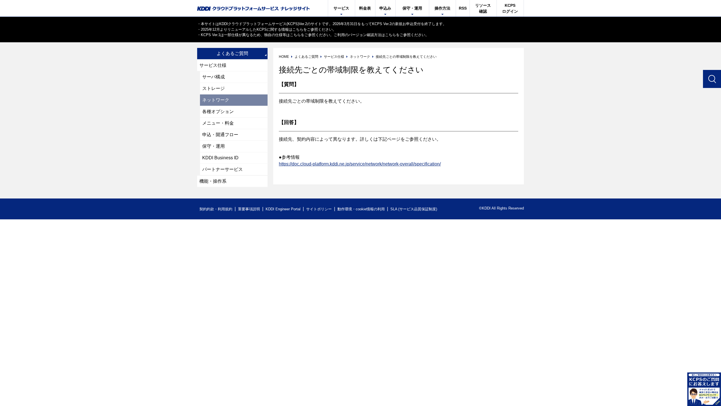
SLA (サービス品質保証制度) (413, 209)
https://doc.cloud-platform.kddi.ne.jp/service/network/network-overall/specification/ (360, 164)
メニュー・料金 (218, 123)
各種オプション (218, 111)
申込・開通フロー (220, 134)
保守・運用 (213, 146)
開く (704, 389)
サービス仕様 (212, 65)
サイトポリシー (319, 209)
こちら (297, 29)
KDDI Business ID (220, 157)
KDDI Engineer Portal (283, 209)
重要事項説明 (249, 209)
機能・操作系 (212, 181)
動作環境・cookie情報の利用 (361, 209)
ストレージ (213, 88)
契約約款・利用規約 (215, 209)
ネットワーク (215, 100)
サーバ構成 (213, 76)
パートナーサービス (222, 169)
